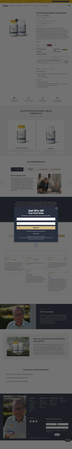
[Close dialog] (56, 208)
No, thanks (36, 233)
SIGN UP (36, 228)
